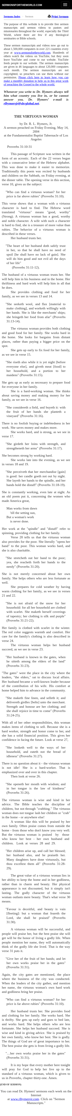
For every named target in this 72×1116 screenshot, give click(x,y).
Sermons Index (12, 16)
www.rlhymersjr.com (25, 1099)
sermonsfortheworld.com (22, 5)
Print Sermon (60, 16)
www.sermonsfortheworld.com (32, 52)
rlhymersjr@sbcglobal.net (21, 103)
